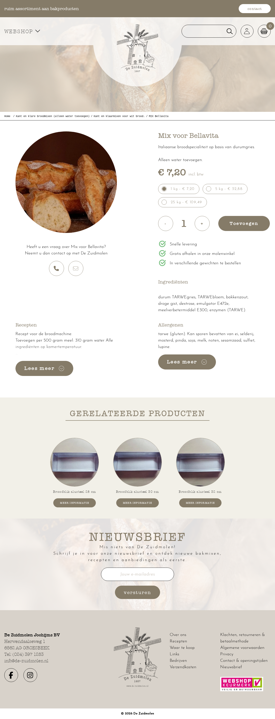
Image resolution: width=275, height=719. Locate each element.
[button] (247, 31)
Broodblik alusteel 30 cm (137, 492)
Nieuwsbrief (231, 667)
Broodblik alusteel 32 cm (200, 492)
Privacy (226, 654)
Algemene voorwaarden (242, 648)
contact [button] (255, 8)
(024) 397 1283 (28, 654)
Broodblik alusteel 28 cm (74, 492)
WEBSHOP (19, 31)
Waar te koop (182, 648)
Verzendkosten (183, 667)
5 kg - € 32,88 (229, 189)
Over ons (178, 635)
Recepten (178, 641)
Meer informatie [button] (74, 503)
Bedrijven (178, 661)
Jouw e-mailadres (137, 574)
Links (174, 654)
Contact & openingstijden (244, 661)
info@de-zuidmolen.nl (26, 661)
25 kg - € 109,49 (186, 202)
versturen (137, 592)
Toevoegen (244, 223)
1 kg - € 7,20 (183, 189)
